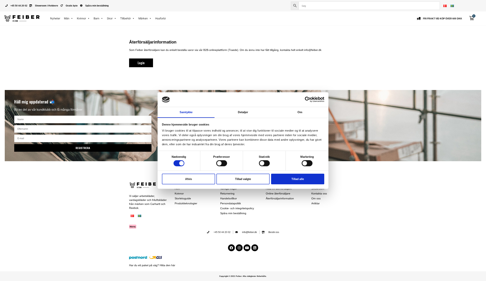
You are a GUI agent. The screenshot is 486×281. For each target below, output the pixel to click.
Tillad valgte (243, 178)
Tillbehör (125, 18)
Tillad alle (297, 178)
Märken (143, 18)
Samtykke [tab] (186, 112)
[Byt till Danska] (445, 5)
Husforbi (160, 18)
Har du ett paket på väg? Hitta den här (152, 265)
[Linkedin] (254, 247)
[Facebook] (231, 247)
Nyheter (55, 18)
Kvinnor (81, 18)
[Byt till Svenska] (452, 5)
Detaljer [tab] (243, 112)
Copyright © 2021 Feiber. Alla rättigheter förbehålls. (243, 276)
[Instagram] (239, 247)
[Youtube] (247, 247)
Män (66, 18)
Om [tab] (299, 112)
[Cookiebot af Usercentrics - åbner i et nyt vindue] (307, 99)
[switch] (221, 163)
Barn (96, 18)
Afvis (188, 178)
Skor (110, 18)
